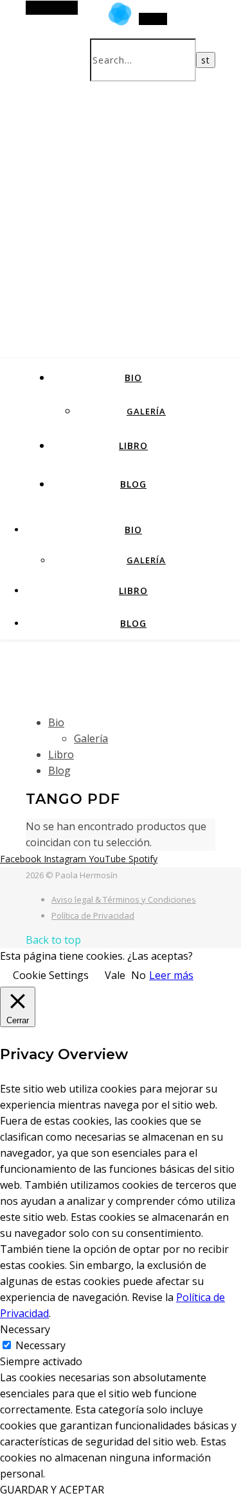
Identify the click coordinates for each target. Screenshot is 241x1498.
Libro (133, 445)
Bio (133, 377)
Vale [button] (115, 975)
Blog (133, 484)
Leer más (171, 975)
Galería (146, 411)
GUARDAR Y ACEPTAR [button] (52, 1490)
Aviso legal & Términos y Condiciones (123, 899)
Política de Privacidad (92, 915)
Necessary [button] (25, 1329)
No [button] (138, 975)
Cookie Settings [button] (51, 975)
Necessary (40, 1345)
